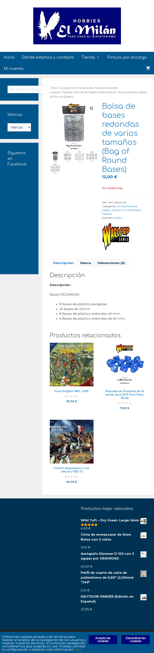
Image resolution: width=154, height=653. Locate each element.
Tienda (88, 57)
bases (118, 217)
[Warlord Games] (116, 238)
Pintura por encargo (127, 57)
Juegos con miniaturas (76, 88)
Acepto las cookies (102, 639)
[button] (91, 108)
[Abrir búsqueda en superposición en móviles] (29, 89)
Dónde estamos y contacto (48, 57)
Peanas (67, 92)
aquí (78, 649)
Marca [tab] (85, 263)
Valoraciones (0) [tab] (111, 263)
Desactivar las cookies (136, 639)
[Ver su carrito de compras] (148, 68)
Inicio (9, 57)
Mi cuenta (13, 68)
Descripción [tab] (63, 263)
